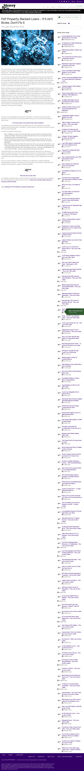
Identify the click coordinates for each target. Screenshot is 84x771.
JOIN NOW (79, 6)
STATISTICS (41, 756)
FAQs (3, 755)
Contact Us (80, 1)
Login (74, 1)
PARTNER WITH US (61, 7)
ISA (44, 7)
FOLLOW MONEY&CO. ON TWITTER (70, 17)
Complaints (19, 755)
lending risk (7, 187)
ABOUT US (31, 756)
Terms (10, 755)
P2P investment (16, 187)
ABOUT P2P (50, 756)
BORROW (53, 7)
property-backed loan (27, 187)
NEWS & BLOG (71, 7)
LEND (48, 7)
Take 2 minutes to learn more (33, 12)
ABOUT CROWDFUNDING (64, 756)
